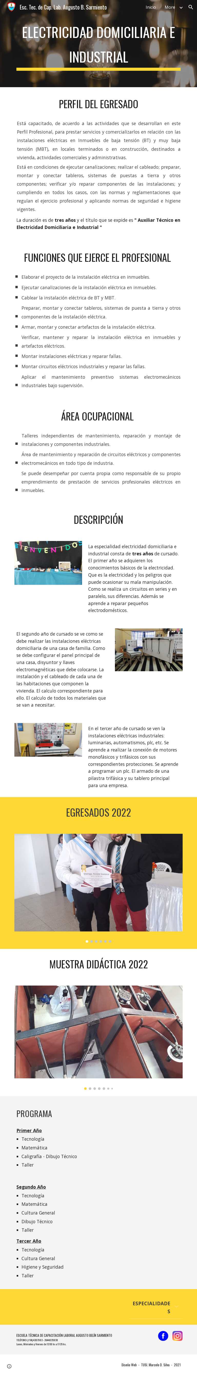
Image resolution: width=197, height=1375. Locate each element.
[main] (98, 43)
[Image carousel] (98, 888)
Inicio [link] (151, 7)
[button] (191, 7)
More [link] (170, 7)
